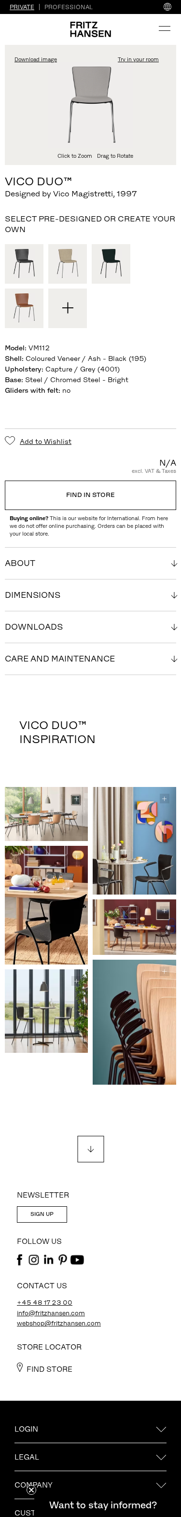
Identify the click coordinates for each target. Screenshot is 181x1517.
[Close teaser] (31, 1490)
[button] (102, 1505)
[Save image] (76, 798)
